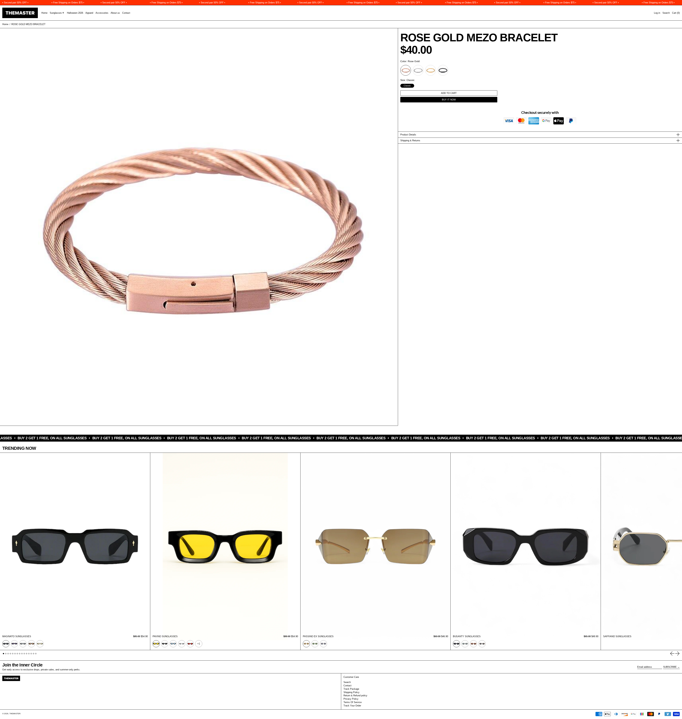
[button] (666, 12)
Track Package (351, 689)
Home (5, 24)
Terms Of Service (352, 702)
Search (347, 682)
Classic (407, 85)
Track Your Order (352, 705)
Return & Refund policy (355, 695)
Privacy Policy (350, 699)
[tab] (3, 653)
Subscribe (670, 667)
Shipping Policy (351, 692)
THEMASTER (14, 714)
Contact (347, 685)
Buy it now (449, 99)
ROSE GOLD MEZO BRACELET (28, 24)
